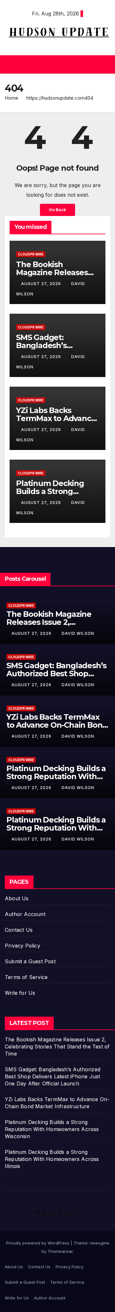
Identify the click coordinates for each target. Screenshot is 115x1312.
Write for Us (20, 993)
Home (11, 98)
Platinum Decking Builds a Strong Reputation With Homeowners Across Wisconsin (52, 1129)
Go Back (57, 209)
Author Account (25, 914)
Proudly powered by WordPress (38, 1242)
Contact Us (19, 930)
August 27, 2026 (41, 283)
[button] (55, 64)
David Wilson (78, 633)
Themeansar (60, 1251)
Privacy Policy (22, 945)
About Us (17, 898)
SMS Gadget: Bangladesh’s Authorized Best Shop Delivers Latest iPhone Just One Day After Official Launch (52, 1076)
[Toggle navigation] (105, 64)
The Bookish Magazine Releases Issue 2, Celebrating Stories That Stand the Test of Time (57, 1046)
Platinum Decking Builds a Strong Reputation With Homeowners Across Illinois (52, 1159)
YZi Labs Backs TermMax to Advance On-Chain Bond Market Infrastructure (56, 725)
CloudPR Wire (30, 254)
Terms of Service (26, 977)
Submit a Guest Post (30, 961)
